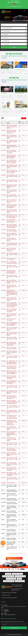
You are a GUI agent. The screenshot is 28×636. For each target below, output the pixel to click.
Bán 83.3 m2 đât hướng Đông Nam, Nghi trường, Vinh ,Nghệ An (11, 377)
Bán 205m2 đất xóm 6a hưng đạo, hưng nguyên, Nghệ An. (12, 439)
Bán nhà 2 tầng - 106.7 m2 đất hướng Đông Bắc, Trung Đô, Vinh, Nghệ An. (12, 449)
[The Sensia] (7, 89)
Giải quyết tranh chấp (9, 581)
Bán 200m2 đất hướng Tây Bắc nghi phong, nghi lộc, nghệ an (12, 166)
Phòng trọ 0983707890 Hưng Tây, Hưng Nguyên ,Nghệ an (12, 507)
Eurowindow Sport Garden (11, 69)
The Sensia (4, 93)
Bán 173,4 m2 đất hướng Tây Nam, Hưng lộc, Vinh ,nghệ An (12, 352)
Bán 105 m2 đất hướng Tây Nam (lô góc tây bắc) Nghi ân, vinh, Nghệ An (12, 161)
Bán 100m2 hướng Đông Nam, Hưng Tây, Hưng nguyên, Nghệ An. (11, 206)
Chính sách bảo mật (20, 576)
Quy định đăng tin (20, 581)
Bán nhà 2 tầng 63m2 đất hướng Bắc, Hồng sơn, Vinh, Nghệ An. (12, 382)
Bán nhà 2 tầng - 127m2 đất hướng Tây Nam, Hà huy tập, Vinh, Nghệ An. (11, 367)
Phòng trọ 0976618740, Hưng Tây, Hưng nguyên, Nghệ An (12, 516)
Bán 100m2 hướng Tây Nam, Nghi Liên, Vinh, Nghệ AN (12, 267)
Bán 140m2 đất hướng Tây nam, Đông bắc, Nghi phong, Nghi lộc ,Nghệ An (12, 362)
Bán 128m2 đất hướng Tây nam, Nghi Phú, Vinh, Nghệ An (12, 176)
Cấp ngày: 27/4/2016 (6, 595)
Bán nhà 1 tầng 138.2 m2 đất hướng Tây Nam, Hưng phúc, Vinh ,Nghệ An (12, 171)
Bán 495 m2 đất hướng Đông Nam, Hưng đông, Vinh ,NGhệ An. (11, 131)
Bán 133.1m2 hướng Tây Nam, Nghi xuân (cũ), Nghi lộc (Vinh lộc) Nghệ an (12, 226)
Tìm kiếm (14, 47)
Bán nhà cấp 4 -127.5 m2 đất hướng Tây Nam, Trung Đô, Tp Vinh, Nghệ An (12, 216)
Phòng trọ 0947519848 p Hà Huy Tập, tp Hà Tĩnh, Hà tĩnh (11, 534)
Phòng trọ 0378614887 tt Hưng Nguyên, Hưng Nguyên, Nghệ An (11, 543)
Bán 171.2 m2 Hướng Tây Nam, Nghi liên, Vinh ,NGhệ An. (12, 407)
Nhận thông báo (14, 627)
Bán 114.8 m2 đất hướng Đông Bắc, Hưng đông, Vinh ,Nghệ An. (12, 310)
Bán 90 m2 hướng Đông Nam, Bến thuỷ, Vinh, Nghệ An (12, 479)
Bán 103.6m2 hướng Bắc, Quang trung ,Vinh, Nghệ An (12, 486)
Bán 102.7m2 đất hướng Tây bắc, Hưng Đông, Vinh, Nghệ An (12, 234)
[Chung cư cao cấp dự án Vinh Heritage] (7, 104)
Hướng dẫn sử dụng (17, 574)
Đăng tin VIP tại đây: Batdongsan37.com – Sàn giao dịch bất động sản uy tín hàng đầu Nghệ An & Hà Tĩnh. (12, 293)
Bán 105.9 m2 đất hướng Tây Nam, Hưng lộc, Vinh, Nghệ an (12, 211)
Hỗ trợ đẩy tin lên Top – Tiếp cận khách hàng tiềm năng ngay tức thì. (12, 397)
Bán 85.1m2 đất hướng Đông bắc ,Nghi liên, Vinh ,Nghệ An (12, 299)
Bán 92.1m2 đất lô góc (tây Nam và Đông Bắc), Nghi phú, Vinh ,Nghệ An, (12, 324)
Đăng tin (23, 118)
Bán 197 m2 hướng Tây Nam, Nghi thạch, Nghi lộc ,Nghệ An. (12, 464)
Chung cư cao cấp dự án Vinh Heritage (7, 108)
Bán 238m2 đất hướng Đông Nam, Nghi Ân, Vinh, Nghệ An (12, 239)
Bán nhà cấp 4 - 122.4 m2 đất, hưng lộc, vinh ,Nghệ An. (12, 444)
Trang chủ (8, 574)
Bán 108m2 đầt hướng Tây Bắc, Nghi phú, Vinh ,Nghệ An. (12, 387)
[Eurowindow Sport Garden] (11, 65)
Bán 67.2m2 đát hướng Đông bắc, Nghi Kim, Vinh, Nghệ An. (12, 454)
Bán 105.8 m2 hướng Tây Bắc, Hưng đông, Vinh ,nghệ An (12, 201)
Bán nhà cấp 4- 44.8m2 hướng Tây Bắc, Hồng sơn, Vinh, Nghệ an (12, 474)
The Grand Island (19, 93)
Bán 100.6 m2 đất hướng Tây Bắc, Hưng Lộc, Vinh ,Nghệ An (12, 127)
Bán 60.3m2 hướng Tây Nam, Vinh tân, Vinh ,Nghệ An (12, 196)
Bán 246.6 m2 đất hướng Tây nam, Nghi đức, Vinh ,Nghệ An (12, 191)
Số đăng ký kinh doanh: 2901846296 (9, 592)
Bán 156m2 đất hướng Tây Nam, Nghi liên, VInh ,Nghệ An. (12, 181)
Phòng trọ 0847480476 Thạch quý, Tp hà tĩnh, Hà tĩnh (12, 495)
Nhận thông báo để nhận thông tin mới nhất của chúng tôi (12, 621)
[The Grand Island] (21, 89)
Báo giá (19, 578)
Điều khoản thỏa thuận (8, 576)
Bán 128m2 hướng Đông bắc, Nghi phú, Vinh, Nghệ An (12, 339)
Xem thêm (4, 57)
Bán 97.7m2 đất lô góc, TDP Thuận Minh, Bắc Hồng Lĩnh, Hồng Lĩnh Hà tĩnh (12, 402)
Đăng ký (15, 6)
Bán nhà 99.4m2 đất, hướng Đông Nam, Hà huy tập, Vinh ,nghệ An (12, 221)
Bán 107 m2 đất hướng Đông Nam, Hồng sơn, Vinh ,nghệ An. (12, 281)
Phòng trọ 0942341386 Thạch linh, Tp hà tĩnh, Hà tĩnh (12, 526)
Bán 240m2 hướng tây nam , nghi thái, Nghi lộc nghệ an (12, 244)
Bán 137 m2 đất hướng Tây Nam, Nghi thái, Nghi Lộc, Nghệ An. (12, 151)
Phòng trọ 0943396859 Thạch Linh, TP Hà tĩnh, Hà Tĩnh (12, 521)
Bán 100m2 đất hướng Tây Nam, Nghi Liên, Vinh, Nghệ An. (12, 459)
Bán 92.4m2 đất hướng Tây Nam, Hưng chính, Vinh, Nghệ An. (11, 249)
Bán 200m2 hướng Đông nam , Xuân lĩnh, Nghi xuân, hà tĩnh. (12, 412)
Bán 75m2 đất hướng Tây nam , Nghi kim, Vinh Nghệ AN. (12, 254)
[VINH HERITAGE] (21, 104)
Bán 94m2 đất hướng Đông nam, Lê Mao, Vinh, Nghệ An (12, 357)
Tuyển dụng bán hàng (11, 482)
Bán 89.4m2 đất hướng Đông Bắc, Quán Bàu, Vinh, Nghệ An (12, 146)
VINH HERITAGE (19, 108)
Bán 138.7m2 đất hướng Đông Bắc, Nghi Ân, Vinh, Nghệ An (12, 136)
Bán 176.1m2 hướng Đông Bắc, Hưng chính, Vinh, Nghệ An (12, 334)
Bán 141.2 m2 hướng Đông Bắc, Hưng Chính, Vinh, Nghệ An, (12, 329)
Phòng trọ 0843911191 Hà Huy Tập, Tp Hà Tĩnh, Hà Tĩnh (12, 548)
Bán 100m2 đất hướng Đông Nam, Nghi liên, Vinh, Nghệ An (12, 428)
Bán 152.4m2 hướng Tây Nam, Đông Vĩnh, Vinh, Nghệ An (12, 315)
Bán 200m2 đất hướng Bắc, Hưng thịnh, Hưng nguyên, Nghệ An (11, 344)
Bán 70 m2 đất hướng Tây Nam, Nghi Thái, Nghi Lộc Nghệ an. (12, 392)
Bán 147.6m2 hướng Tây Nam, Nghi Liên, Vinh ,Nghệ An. (12, 277)
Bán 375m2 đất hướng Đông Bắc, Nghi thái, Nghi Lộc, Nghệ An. (12, 469)
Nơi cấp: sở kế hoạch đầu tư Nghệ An (9, 597)
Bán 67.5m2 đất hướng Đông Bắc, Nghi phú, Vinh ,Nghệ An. (12, 286)
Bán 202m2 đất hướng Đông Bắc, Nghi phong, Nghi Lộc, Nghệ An (11, 156)
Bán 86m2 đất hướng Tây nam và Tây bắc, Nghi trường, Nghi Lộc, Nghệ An (12, 417)
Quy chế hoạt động (11, 578)
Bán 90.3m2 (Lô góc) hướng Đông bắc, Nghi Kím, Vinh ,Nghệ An (11, 272)
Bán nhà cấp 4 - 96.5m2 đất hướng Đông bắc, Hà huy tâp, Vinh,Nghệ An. (12, 372)
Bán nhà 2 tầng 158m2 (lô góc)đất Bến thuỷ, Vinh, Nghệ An (12, 186)
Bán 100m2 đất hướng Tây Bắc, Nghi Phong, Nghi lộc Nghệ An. (12, 141)
